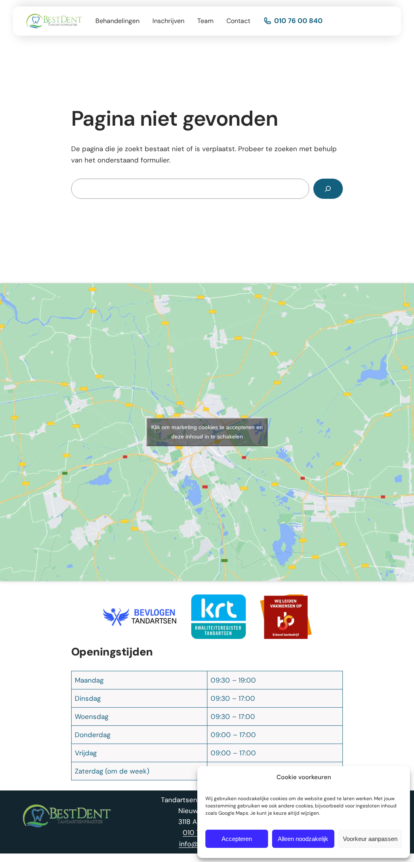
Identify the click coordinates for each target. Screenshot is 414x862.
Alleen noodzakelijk (303, 838)
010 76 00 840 (298, 20)
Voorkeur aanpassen (370, 838)
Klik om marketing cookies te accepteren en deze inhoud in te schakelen (207, 432)
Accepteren (237, 838)
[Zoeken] (328, 189)
